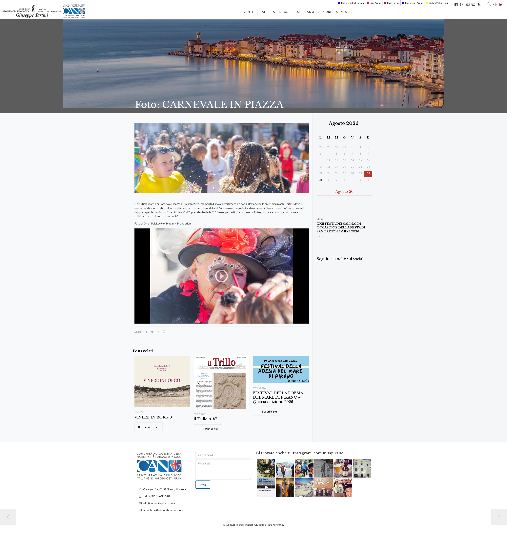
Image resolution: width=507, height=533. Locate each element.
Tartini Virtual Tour (438, 3)
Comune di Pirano (414, 3)
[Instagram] (273, 475)
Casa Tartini (393, 3)
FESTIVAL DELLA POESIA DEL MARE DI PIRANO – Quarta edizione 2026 (278, 397)
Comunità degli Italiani (352, 3)
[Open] (266, 468)
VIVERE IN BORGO (153, 417)
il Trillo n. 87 (205, 419)
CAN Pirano (375, 3)
